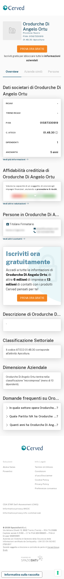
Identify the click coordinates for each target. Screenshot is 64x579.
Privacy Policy (42, 484)
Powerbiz (7, 471)
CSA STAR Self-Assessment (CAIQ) (20, 504)
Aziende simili (33, 71)
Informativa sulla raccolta (21, 574)
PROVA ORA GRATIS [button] (32, 49)
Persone (53, 71)
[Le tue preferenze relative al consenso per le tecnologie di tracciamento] (57, 572)
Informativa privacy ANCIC (16, 508)
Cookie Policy (42, 480)
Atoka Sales (9, 467)
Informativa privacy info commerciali (22, 513)
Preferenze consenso (46, 488)
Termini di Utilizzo (44, 467)
